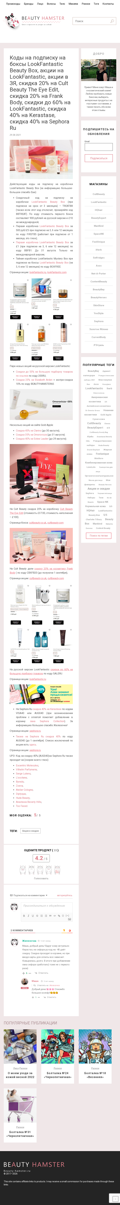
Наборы (91, 498)
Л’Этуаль (98, 345)
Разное (86, 3)
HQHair (91, 510)
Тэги (96, 3)
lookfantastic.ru (37, 272)
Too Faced (21, 806)
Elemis (107, 423)
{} (63, 915)
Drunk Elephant (93, 450)
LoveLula (91, 467)
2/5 (106, 402)
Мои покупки (105, 380)
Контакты (108, 3)
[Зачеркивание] (37, 916)
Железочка (29, 940)
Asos (99, 265)
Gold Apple (105, 415)
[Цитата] (50, 916)
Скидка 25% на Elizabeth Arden (34, 379)
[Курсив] (28, 916)
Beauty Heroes (105, 485)
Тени (101, 498)
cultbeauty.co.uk (37, 522)
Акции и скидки (30, 831)
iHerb (99, 249)
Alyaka (90, 436)
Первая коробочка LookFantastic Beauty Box (42, 242)
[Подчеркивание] (33, 916)
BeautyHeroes (99, 297)
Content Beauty (103, 528)
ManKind (98, 226)
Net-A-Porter (98, 273)
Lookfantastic (94, 388)
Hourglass (106, 384)
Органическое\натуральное (99, 476)
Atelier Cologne (24, 789)
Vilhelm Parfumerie (26, 769)
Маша (35, 981)
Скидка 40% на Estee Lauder (32, 438)
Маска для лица (95, 480)
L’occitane (21, 777)
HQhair (98, 210)
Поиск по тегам (99, 535)
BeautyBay (99, 289)
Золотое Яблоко (98, 329)
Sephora (98, 321)
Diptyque (21, 793)
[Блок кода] (54, 916)
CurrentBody (99, 337)
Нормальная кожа (95, 506)
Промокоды (13, 3)
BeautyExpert (98, 218)
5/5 (105, 514)
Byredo (20, 781)
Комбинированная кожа (98, 462)
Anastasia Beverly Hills (28, 801)
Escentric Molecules (27, 765)
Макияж (73, 3)
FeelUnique (98, 241)
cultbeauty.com (55, 522)
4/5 (108, 428)
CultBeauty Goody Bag (99, 432)
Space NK (102, 502)
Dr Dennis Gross (92, 410)
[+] (67, 915)
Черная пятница (105, 493)
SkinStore (98, 305)
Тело (62, 3)
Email (87, 141)
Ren (88, 384)
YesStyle (99, 313)
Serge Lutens (23, 773)
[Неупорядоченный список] (46, 916)
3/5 (110, 506)
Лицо (40, 3)
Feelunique (102, 453)
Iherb (109, 388)
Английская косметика (99, 406)
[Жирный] (24, 916)
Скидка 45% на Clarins (28, 430)
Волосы (51, 3)
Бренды (28, 3)
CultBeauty (99, 194)
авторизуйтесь (64, 895)
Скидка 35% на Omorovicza (31, 434)
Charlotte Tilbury (94, 519)
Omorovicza (98, 393)
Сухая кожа (98, 419)
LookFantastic (99, 202)
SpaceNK (99, 233)
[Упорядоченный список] (41, 916)
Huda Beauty (23, 797)
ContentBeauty (98, 281)
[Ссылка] (59, 916)
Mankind (97, 523)
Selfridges (99, 257)
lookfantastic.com (57, 272)
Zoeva (19, 785)
